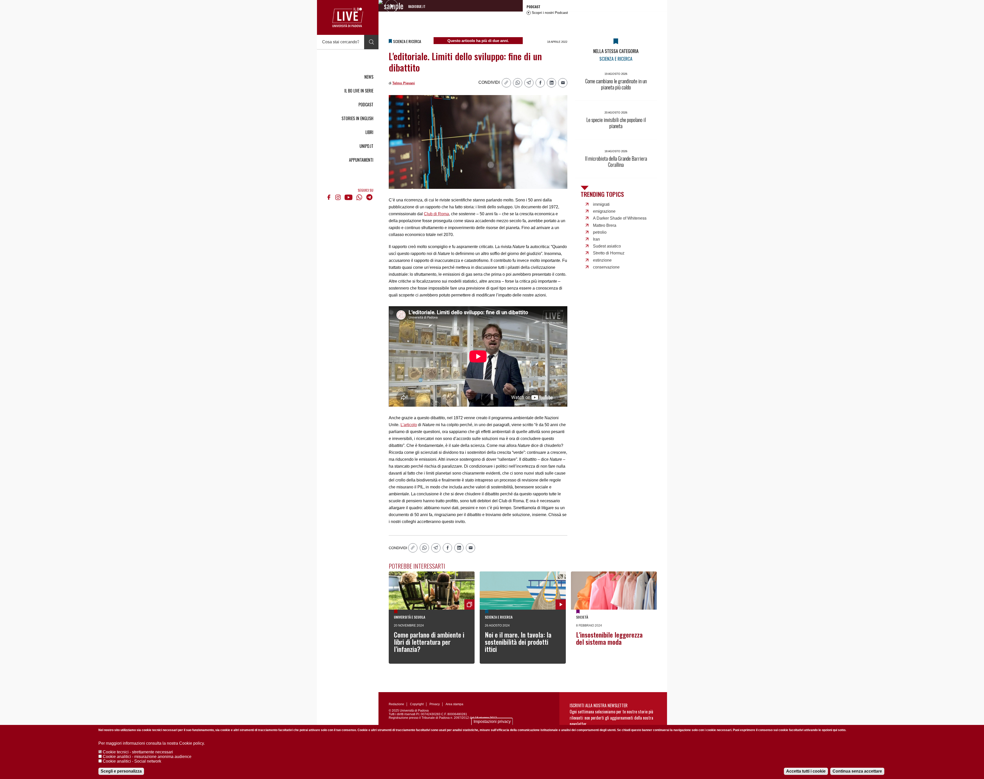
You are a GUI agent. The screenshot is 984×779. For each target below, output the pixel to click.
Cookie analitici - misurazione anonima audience (147, 756)
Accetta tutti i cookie (806, 771)
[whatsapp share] (517, 82)
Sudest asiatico (607, 246)
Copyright (417, 704)
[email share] (562, 82)
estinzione (602, 260)
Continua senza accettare (857, 771)
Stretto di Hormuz (608, 253)
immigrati (601, 204)
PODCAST (365, 104)
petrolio (600, 232)
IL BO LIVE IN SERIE (358, 91)
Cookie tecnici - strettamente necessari (138, 752)
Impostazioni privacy (492, 721)
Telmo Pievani (403, 83)
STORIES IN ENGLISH (357, 118)
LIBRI (369, 132)
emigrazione (604, 211)
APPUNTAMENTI (361, 160)
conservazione (606, 267)
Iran (596, 239)
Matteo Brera (604, 225)
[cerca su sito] (371, 42)
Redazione (396, 704)
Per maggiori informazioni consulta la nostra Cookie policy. (151, 743)
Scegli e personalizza (121, 771)
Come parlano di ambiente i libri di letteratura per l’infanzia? (429, 642)
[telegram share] (529, 82)
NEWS (368, 77)
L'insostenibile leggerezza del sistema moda (609, 638)
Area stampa (454, 704)
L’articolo (409, 425)
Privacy (434, 704)
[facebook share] (540, 82)
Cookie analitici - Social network (132, 761)
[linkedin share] (551, 82)
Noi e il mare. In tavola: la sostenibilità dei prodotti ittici (518, 642)
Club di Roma (436, 214)
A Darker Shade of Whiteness (620, 218)
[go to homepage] (347, 17)
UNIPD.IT (366, 146)
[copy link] (506, 82)
